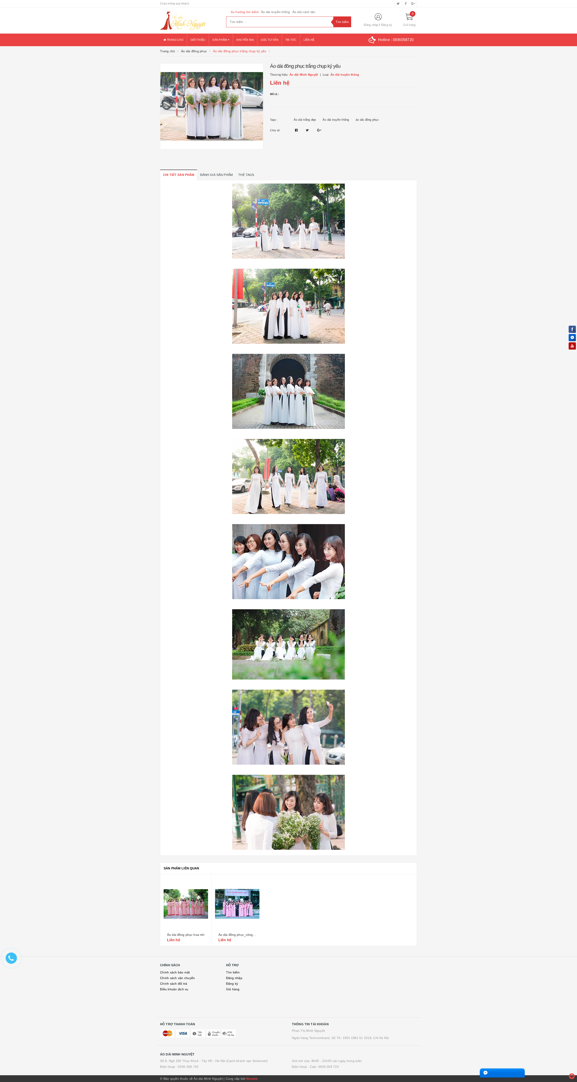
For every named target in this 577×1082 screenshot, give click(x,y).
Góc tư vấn (269, 39)
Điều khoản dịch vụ (174, 989)
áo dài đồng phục (367, 119)
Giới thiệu (198, 39)
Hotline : (396, 40)
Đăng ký (386, 25)
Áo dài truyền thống (275, 12)
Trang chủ (174, 39)
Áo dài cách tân (303, 12)
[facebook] (405, 3)
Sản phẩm (220, 39)
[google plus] (413, 3)
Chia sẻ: (275, 130)
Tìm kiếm (233, 972)
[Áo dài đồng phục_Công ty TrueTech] (237, 903)
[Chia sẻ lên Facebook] (297, 130)
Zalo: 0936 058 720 (324, 1066)
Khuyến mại (245, 39)
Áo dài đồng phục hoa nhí (185, 935)
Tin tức (291, 39)
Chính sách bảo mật (175, 972)
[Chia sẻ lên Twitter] (307, 130)
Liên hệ (309, 39)
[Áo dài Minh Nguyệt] (189, 20)
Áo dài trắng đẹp (305, 119)
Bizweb (252, 1078)
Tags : (274, 119)
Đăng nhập (371, 25)
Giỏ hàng (233, 989)
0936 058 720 (188, 1066)
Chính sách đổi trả (173, 983)
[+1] (319, 130)
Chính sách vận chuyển (177, 978)
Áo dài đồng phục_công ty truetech (243, 935)
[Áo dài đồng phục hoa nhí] (186, 903)
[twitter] (398, 3)
